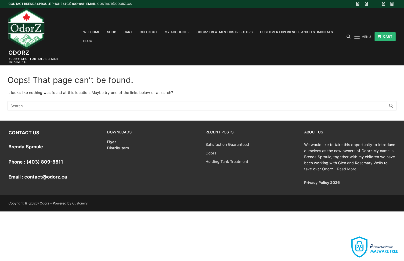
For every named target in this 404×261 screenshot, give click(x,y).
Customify (80, 203)
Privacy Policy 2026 (322, 182)
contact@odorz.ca (114, 4)
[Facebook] (357, 3)
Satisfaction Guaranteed (227, 144)
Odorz (18, 52)
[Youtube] (375, 3)
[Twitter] (366, 3)
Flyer (111, 141)
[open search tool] (348, 37)
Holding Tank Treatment (227, 161)
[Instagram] (383, 3)
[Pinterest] (392, 3)
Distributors (118, 148)
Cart (387, 36)
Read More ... (348, 169)
